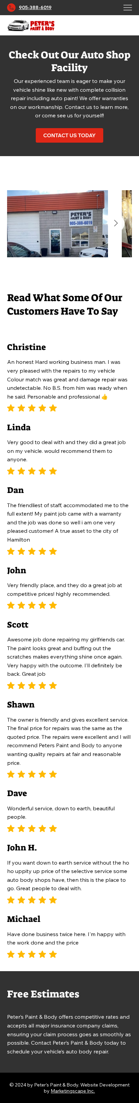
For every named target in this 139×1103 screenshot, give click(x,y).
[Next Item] (116, 223)
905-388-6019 (35, 7)
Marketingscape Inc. (73, 1091)
